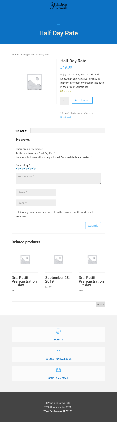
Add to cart (82, 100)
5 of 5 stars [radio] (34, 169)
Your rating (23, 165)
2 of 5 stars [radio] (22, 169)
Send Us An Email (58, 378)
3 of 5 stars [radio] (26, 169)
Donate (58, 339)
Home (15, 54)
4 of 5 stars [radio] (30, 169)
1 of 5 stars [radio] (18, 169)
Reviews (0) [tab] (21, 130)
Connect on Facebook (58, 359)
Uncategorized (27, 54)
